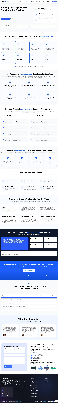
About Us (46, 380)
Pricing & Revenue (33, 381)
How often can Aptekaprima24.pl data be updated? (10, 303)
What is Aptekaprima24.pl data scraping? (9, 292)
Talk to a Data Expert (5, 18)
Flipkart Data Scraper (34, 392)
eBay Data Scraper (33, 393)
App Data (17, 383)
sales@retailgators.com (8, 393)
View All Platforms (33, 398)
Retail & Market (33, 384)
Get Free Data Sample (29, 270)
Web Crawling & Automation (20, 381)
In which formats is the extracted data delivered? (13, 306)
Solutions (26, 1)
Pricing (43, 1)
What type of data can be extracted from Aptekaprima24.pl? (12, 299)
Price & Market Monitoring (20, 386)
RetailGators (18, 401)
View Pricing (14, 18)
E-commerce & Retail (19, 380)
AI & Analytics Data (18, 384)
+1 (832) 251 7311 (6, 395)
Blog (45, 383)
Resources (48, 1)
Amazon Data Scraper (34, 390)
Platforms (38, 1)
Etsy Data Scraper (33, 396)
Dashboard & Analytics (34, 385)
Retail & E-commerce (19, 390)
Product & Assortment (34, 382)
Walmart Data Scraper (34, 395)
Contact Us (54, 1)
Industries (32, 1)
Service (21, 1)
